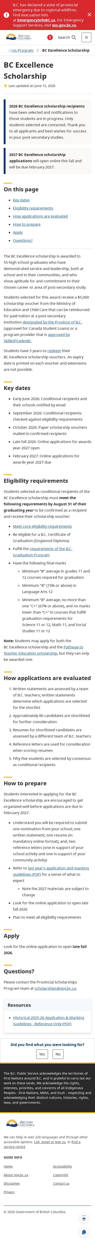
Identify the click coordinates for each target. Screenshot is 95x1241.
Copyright (60, 1175)
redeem (54, 350)
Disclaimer (12, 1183)
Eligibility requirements (33, 208)
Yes (42, 1054)
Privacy (9, 1192)
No (58, 1054)
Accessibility (62, 1166)
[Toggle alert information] (50, 37)
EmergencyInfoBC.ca (36, 20)
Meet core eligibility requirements (42, 526)
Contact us (61, 1183)
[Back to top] (83, 1217)
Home (8, 1166)
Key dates (21, 200)
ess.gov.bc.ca (64, 25)
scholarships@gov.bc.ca (55, 988)
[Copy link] (83, 1232)
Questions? (23, 240)
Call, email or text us (49, 1142)
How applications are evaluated (40, 216)
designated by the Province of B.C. (52, 322)
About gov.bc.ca (16, 1175)
